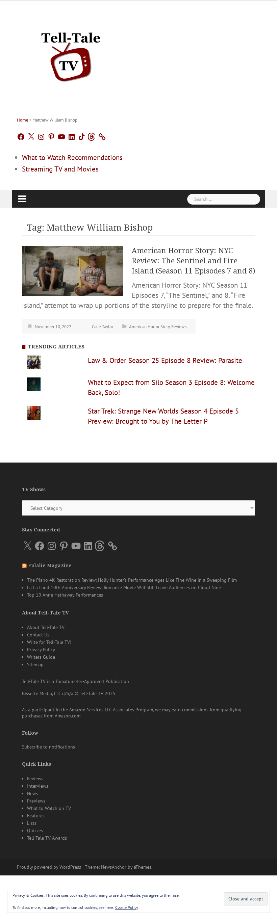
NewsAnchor (113, 867)
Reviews (178, 327)
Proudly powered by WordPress (49, 867)
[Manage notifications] (258, 875)
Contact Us (38, 635)
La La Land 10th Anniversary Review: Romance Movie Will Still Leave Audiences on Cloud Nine (124, 587)
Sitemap (35, 664)
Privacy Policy (41, 650)
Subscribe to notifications (48, 747)
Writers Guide (41, 657)
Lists (31, 823)
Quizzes (35, 830)
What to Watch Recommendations (72, 157)
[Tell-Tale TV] (71, 54)
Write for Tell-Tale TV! (49, 642)
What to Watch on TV (49, 808)
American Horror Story (149, 327)
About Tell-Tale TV (46, 627)
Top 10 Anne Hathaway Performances (65, 595)
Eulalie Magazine (50, 565)
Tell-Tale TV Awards (47, 838)
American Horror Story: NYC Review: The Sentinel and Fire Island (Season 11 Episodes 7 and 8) (193, 260)
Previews (36, 801)
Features (36, 816)
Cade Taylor (102, 327)
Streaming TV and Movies (60, 169)
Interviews (37, 786)
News (32, 793)
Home (22, 120)
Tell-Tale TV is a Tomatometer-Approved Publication (75, 681)
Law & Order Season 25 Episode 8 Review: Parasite (165, 360)
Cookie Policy (126, 907)
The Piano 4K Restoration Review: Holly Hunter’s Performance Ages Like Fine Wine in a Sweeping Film (132, 580)
